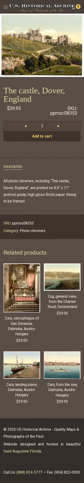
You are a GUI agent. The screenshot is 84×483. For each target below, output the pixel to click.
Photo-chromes (32, 230)
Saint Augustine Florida (22, 451)
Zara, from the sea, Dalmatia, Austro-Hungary (62, 389)
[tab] (42, 166)
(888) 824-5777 (29, 472)
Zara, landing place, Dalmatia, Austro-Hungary (21, 389)
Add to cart (42, 136)
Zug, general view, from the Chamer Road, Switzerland (62, 301)
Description (13, 166)
